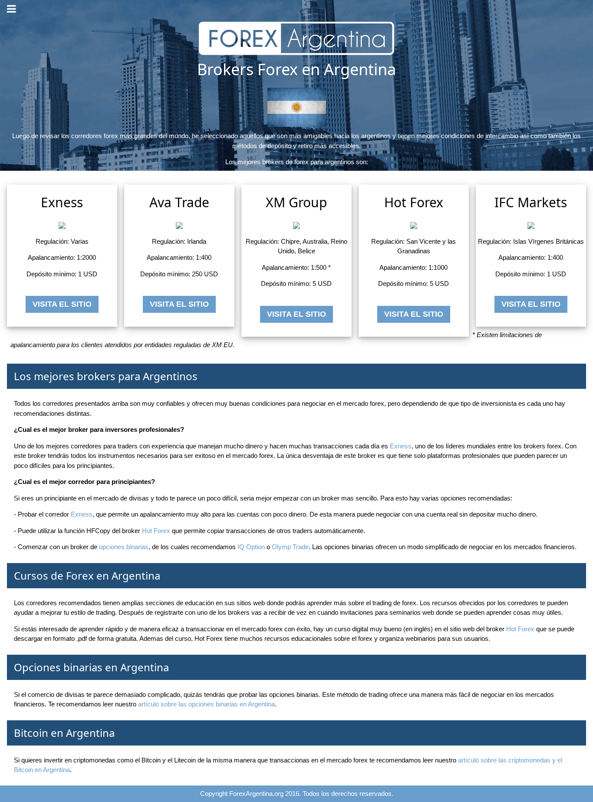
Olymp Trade (290, 546)
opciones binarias (123, 546)
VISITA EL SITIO (62, 304)
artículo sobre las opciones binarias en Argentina (206, 704)
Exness (401, 446)
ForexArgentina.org (256, 793)
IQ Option (251, 546)
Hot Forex (156, 530)
